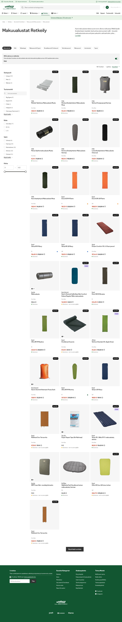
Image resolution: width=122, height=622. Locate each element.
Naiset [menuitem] (15, 13)
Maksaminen (79, 585)
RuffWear (63, 483)
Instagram (100, 594)
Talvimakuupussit (66, 48)
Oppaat (102, 13)
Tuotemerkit (109, 13)
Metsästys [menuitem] (35, 13)
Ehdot (5, 61)
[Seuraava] (57, 85)
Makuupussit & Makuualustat (34, 22)
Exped (63, 196)
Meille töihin (98, 577)
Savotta (33, 292)
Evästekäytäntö (99, 585)
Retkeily (10, 22)
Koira (57, 577)
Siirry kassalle (115, 7)
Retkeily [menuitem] (45, 13)
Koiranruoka (59, 585)
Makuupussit (77, 48)
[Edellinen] (31, 85)
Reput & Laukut (60, 588)
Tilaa (33, 581)
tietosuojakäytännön (30, 577)
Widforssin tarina (100, 574)
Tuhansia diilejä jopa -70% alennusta (61, 18)
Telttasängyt (23, 48)
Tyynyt (96, 48)
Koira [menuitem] (54, 13)
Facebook (99, 591)
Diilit (97, 13)
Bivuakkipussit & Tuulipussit (51, 48)
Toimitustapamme (81, 582)
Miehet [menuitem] (6, 13)
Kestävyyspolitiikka (100, 580)
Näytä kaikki (7, 114)
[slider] (5, 172)
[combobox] (116, 67)
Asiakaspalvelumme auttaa (114, 1)
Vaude (93, 244)
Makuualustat (46, 22)
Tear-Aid (63, 435)
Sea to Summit (65, 292)
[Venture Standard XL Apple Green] (105, 323)
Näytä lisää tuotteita (74, 549)
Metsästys (59, 580)
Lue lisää (78, 36)
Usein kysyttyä (80, 580)
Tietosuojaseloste (100, 582)
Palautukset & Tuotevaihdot (83, 577)
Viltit (15, 48)
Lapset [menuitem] (24, 13)
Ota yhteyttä (79, 574)
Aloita (3, 22)
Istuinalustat (87, 48)
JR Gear (94, 340)
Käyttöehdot (79, 588)
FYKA (32, 101)
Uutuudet (117, 13)
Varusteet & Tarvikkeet (19, 22)
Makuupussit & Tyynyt (35, 48)
